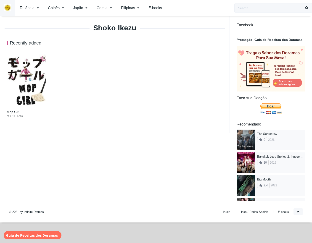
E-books (155, 8)
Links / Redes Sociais (254, 212)
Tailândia (27, 8)
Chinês (54, 8)
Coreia (102, 8)
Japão (78, 8)
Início (226, 212)
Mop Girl (13, 112)
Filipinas (128, 8)
